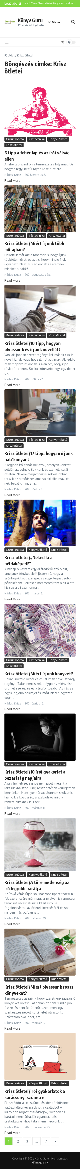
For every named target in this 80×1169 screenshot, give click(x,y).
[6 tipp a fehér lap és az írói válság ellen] (40, 111)
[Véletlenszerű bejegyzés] (62, 42)
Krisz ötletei (14, 145)
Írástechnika (37, 139)
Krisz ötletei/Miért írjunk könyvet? (38, 673)
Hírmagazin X (40, 1162)
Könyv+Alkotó (58, 139)
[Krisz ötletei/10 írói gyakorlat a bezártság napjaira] (40, 737)
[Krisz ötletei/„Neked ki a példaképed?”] (40, 523)
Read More (12, 180)
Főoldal (9, 55)
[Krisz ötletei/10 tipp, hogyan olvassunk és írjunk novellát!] (40, 308)
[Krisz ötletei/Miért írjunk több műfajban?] (40, 208)
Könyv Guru (30, 20)
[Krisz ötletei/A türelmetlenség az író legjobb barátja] (40, 844)
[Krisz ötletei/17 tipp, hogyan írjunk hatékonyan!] (40, 412)
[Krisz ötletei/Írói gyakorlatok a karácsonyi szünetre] (40, 1056)
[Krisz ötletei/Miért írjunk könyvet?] (40, 630)
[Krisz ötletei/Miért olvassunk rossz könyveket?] (40, 952)
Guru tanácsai (15, 139)
